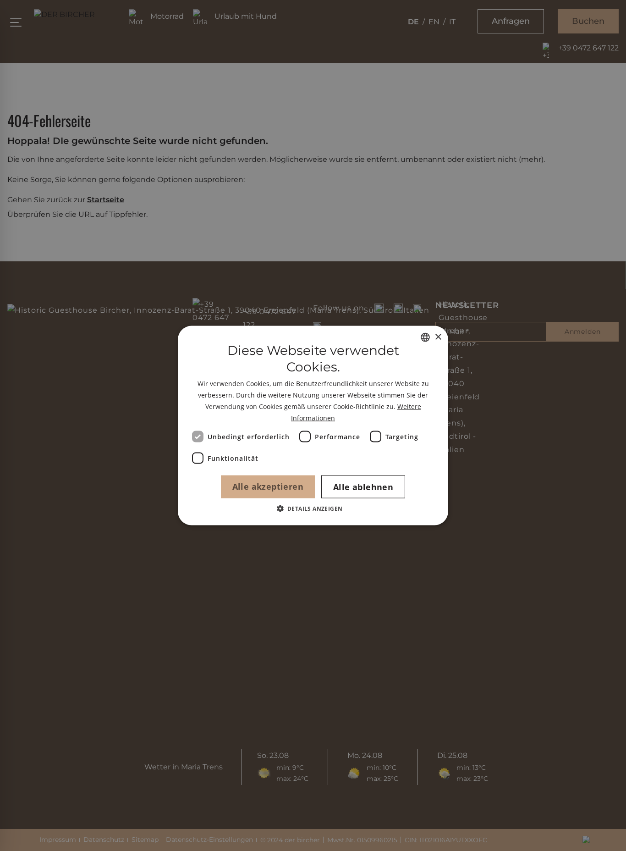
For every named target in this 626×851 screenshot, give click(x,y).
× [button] (437, 336)
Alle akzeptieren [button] (267, 486)
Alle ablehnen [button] (363, 486)
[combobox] (425, 337)
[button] (313, 508)
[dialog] (313, 425)
